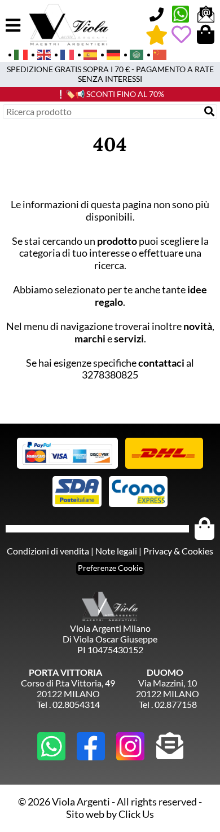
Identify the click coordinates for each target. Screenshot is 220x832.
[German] (109, 53)
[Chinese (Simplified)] (156, 53)
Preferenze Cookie (110, 568)
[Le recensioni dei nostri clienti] (157, 34)
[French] (63, 53)
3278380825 (110, 374)
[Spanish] (86, 53)
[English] (40, 53)
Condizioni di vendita (48, 550)
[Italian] (17, 53)
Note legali (116, 550)
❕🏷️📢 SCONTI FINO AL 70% (110, 94)
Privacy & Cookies (178, 550)
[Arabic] (132, 53)
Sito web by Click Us (110, 814)
